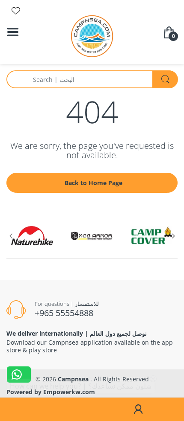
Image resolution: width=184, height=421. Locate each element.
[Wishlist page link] (16, 10)
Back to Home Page (93, 183)
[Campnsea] (92, 36)
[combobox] (92, 79)
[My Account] (138, 409)
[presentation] (10, 235)
